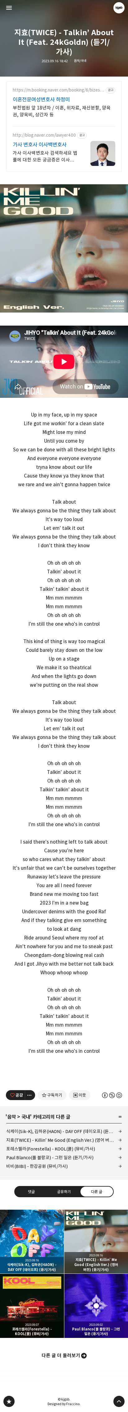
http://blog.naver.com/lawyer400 (44, 135)
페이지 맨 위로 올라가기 (119, 1401)
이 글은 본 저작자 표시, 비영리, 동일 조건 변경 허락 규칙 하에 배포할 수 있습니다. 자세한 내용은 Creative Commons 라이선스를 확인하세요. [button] (112, 1095)
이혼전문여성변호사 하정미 (41, 99)
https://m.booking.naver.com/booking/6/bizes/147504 (58, 90)
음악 (11, 1117)
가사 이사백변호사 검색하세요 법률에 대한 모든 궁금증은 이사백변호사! (45, 156)
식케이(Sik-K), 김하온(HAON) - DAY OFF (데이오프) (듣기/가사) (64, 1131)
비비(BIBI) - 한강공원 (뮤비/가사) (37, 1166)
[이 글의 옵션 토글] (30, 1095)
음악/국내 (80, 61)
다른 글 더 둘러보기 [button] (61, 1355)
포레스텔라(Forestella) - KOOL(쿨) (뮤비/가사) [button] (32, 1306)
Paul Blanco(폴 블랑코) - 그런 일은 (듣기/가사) (50, 1157)
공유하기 (64, 1191)
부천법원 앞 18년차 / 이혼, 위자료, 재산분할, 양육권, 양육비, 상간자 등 (62, 111)
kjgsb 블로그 (9, 1401)
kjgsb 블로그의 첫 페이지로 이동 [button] (64, 7)
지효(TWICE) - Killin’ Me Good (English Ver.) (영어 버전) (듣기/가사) (64, 1140)
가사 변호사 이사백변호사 (39, 144)
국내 (25, 1117)
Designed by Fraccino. (64, 1404)
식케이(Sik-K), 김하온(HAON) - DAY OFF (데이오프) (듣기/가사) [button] (32, 1242)
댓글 (31, 1191)
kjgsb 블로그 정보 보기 (119, 7)
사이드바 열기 (9, 7)
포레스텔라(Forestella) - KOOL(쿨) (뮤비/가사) (50, 1149)
